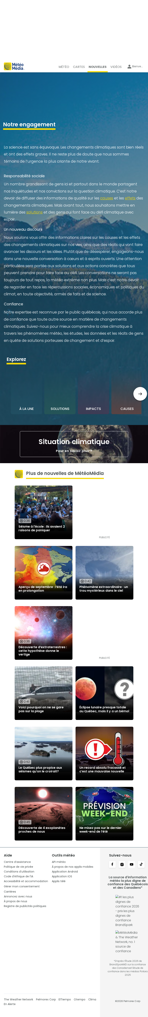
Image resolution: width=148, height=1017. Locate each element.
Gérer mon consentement (22, 886)
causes (106, 198)
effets (130, 198)
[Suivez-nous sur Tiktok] (141, 865)
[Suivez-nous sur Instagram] (122, 865)
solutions (34, 212)
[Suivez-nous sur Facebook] (112, 865)
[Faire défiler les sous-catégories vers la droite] (140, 394)
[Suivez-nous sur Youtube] (131, 865)
